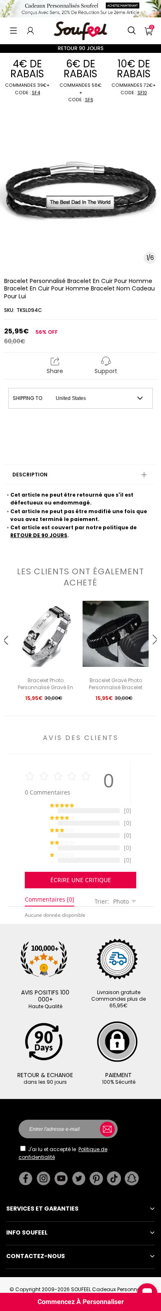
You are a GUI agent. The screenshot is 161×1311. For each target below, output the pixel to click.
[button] (13, 30)
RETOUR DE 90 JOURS (38, 535)
